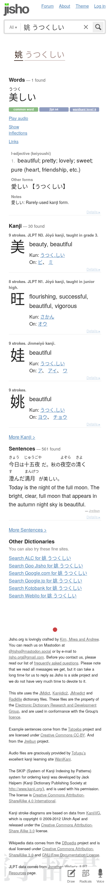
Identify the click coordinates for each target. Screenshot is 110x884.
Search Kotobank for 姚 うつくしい (45, 588)
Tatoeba (75, 729)
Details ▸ (93, 211)
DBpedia (69, 843)
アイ (52, 370)
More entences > (28, 529)
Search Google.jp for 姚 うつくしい (45, 580)
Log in (100, 6)
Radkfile (15, 699)
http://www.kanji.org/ (26, 788)
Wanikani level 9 (84, 109)
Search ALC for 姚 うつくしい (40, 558)
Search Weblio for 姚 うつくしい (43, 595)
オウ (42, 324)
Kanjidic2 (60, 693)
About (64, 6)
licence (14, 717)
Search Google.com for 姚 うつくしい (48, 573)
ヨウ (42, 417)
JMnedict (77, 693)
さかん (47, 317)
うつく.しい (52, 255)
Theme (82, 6)
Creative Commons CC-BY (62, 735)
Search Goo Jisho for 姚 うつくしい (46, 565)
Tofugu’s (79, 753)
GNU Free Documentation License (70, 855)
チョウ (60, 417)
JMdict (44, 693)
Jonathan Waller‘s (62, 866)
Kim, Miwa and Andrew (79, 639)
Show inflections (18, 130)
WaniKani (63, 759)
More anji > (22, 436)
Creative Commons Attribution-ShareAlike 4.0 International (46, 797)
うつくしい (45, 54)
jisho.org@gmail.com (26, 657)
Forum (47, 6)
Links (13, 141)
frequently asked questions (56, 663)
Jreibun (94, 511)
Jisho (16, 9)
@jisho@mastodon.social (30, 651)
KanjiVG (93, 813)
